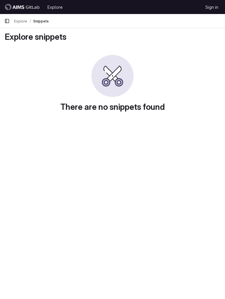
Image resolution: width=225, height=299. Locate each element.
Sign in (211, 7)
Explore (55, 7)
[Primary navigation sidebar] (7, 21)
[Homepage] (23, 7)
